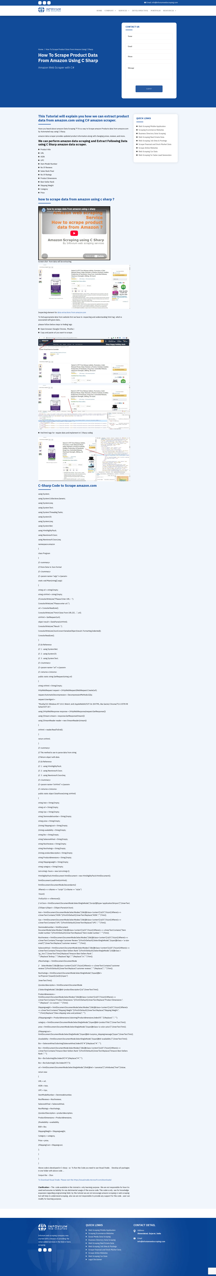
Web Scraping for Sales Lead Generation (155, 155)
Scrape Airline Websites (148, 148)
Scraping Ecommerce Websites (151, 130)
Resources (168, 11)
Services (123, 11)
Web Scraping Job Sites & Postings (153, 141)
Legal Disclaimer (95, 1259)
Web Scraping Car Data (148, 151)
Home (99, 11)
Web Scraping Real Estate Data (151, 137)
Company (109, 11)
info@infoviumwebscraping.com (165, 2)
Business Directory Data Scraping (152, 133)
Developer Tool (140, 11)
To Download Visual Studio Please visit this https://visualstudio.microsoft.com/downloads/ (75, 1180)
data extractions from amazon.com (71, 312)
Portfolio (156, 11)
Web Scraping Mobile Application (152, 126)
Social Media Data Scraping (99, 1237)
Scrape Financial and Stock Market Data (155, 144)
